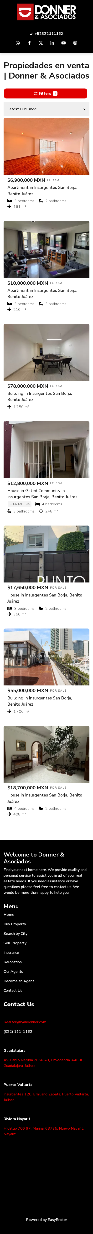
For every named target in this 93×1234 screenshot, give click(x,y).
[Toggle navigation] (87, 12)
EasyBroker (57, 1219)
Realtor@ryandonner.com (25, 1022)
